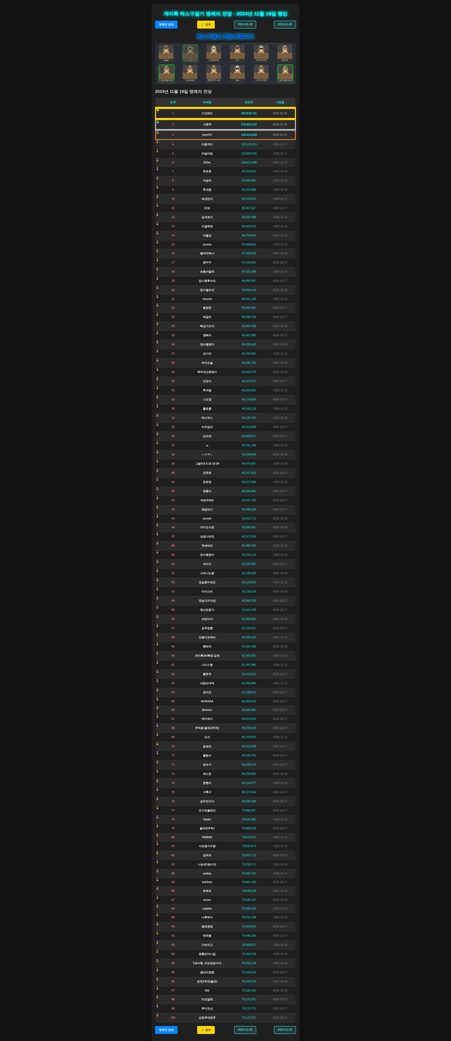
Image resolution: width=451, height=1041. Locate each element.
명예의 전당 (166, 24)
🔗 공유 (206, 24)
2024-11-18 (245, 24)
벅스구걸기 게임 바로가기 (225, 36)
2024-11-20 (285, 24)
